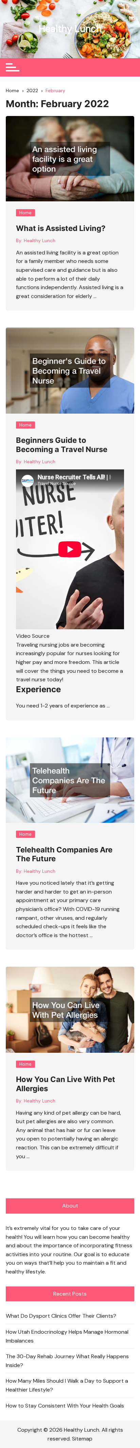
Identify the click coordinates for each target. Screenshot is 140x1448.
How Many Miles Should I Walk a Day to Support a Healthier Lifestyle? (67, 1385)
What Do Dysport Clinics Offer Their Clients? (61, 1315)
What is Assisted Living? (60, 228)
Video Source (33, 635)
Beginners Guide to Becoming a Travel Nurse (61, 444)
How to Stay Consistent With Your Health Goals (65, 1405)
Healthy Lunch (70, 28)
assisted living (41, 252)
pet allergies (41, 1121)
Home (25, 213)
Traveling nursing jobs (42, 644)
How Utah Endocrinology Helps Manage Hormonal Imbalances (67, 1336)
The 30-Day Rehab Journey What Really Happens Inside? (67, 1361)
